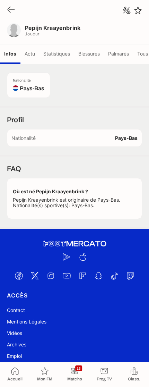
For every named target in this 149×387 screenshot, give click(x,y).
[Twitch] (130, 275)
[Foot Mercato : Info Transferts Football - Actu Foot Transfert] (74, 243)
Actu (30, 54)
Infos (10, 54)
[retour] (11, 10)
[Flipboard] (82, 275)
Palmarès (118, 54)
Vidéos (14, 333)
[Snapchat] (98, 275)
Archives (16, 344)
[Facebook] (19, 275)
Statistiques (56, 54)
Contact (16, 310)
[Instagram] (50, 275)
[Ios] (82, 257)
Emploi (14, 356)
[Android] (66, 257)
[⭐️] (138, 10)
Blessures (89, 54)
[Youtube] (66, 275)
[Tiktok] (114, 275)
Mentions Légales (26, 322)
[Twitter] (34, 275)
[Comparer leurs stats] (127, 10)
